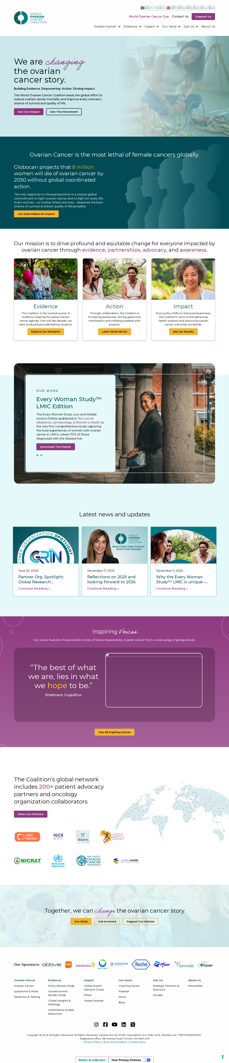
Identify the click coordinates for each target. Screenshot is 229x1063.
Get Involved (107, 921)
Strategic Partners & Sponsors (166, 987)
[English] (169, 8)
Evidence (130, 26)
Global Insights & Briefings (59, 1002)
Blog (122, 1002)
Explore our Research (45, 331)
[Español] (212, 8)
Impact (150, 26)
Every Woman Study (61, 985)
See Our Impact (29, 111)
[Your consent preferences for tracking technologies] (222, 1056)
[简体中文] (152, 8)
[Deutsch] (182, 8)
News (122, 997)
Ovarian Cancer (105, 26)
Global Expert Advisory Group (94, 987)
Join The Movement (64, 111)
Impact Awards (94, 1000)
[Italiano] (189, 8)
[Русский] (204, 8)
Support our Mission (140, 921)
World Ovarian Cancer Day (149, 16)
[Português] (196, 8)
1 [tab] (105, 603)
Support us (203, 16)
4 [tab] (116, 603)
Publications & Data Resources (61, 1011)
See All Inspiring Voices (115, 732)
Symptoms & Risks (26, 991)
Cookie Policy (137, 1041)
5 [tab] (120, 603)
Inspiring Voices (129, 985)
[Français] (174, 8)
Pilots (88, 995)
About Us (208, 26)
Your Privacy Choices (126, 1060)
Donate (158, 995)
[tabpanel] (46, 561)
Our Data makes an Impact (36, 214)
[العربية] (143, 8)
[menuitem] (107, 26)
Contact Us (180, 16)
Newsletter (195, 985)
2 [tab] (109, 603)
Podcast (124, 991)
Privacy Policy (92, 1041)
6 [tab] (123, 603)
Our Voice (169, 26)
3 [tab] (112, 603)
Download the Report (55, 446)
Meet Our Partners (30, 814)
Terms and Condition (114, 1041)
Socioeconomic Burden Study (58, 993)
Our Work (81, 921)
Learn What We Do (114, 331)
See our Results (183, 331)
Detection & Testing (27, 997)
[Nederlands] (162, 8)
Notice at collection (92, 1060)
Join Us (189, 26)
